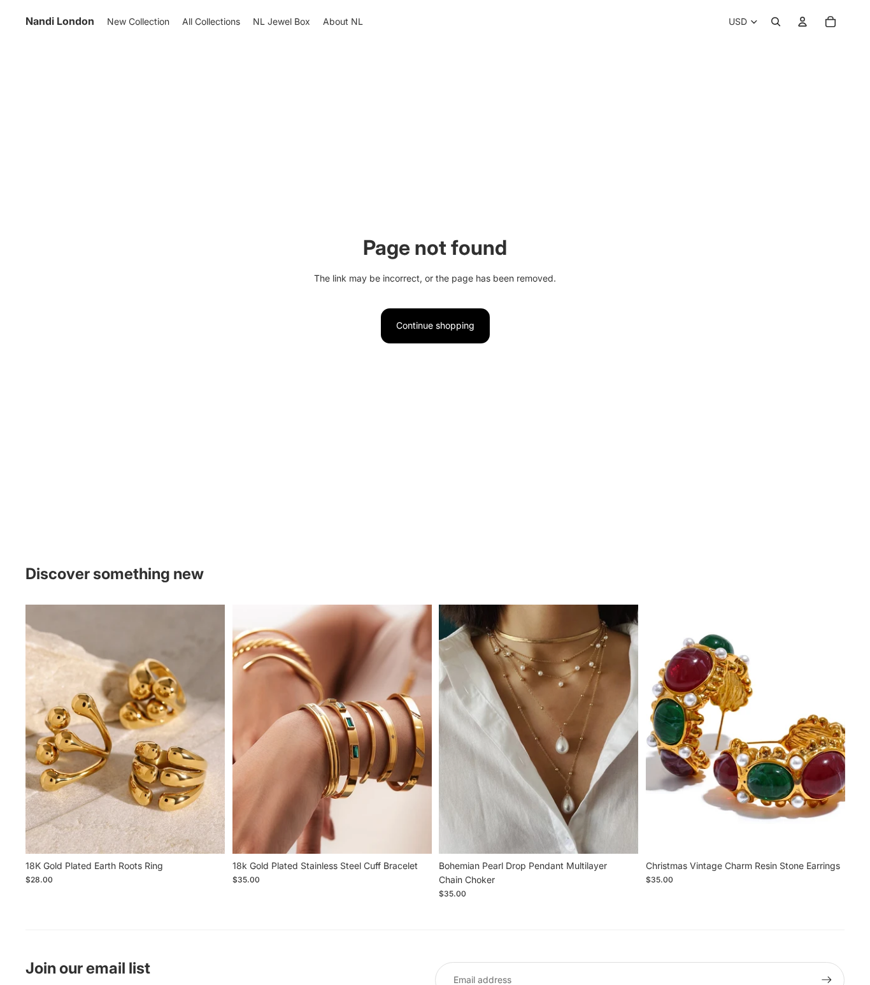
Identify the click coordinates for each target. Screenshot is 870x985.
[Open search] (776, 22)
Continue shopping (435, 325)
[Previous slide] (44, 729)
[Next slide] (206, 729)
